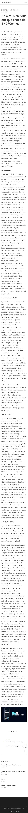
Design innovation (5, 9)
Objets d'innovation (15, 10)
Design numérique (15, 9)
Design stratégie (5, 10)
